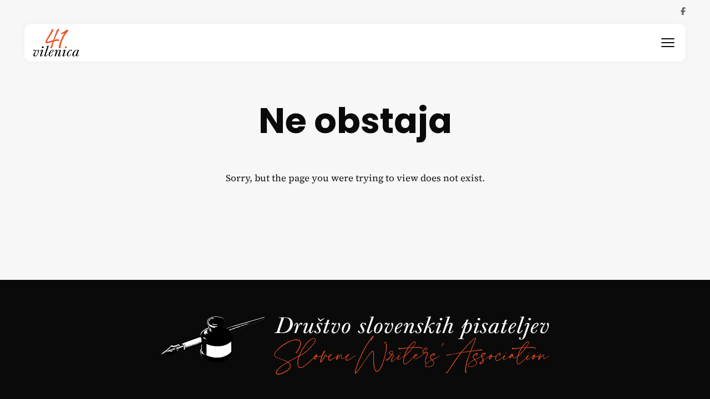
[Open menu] (668, 42)
